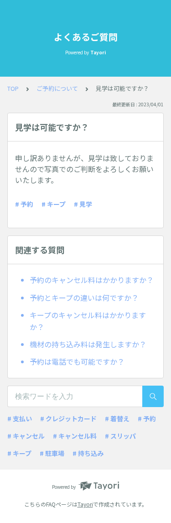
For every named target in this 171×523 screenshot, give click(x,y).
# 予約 (24, 204)
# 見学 (83, 204)
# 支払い (19, 418)
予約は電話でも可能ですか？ (77, 361)
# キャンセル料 (75, 435)
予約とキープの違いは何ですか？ (84, 297)
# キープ (53, 204)
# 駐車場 (52, 453)
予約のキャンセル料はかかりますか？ (92, 279)
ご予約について (57, 88)
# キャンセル (26, 435)
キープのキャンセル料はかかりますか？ (88, 320)
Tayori (85, 504)
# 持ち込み (88, 453)
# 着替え (117, 418)
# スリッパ (120, 435)
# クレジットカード (68, 418)
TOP (13, 88)
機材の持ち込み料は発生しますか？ (88, 344)
